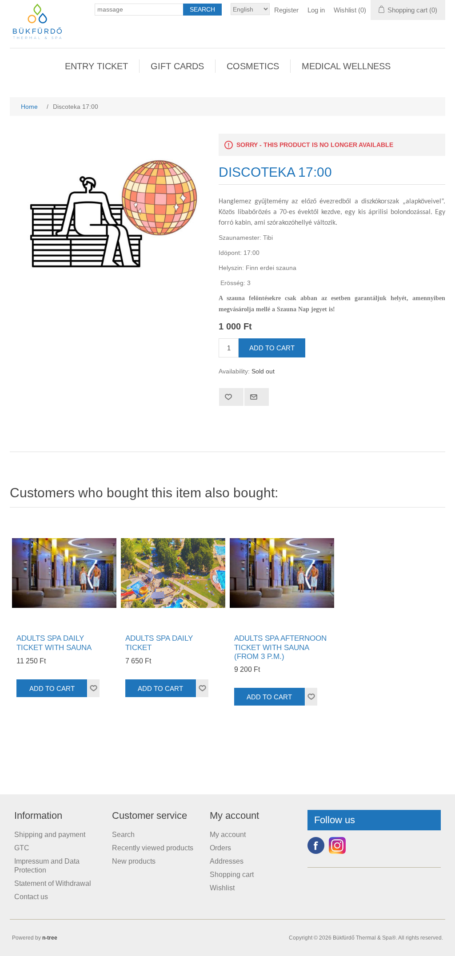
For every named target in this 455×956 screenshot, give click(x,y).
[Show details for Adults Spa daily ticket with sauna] (64, 573)
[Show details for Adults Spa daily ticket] (173, 573)
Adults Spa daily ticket (159, 642)
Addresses (226, 861)
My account (228, 834)
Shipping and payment (49, 834)
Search (123, 834)
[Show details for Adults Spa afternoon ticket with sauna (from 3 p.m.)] (282, 573)
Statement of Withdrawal (52, 883)
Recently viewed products (152, 848)
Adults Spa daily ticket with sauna (54, 642)
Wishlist (222, 888)
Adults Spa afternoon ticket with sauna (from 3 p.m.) (280, 647)
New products (134, 861)
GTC (21, 848)
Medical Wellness (346, 66)
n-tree (49, 938)
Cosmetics (253, 66)
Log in (316, 10)
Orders (220, 848)
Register (286, 10)
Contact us (31, 896)
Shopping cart (232, 874)
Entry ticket (96, 66)
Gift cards (177, 66)
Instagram (337, 845)
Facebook (315, 845)
